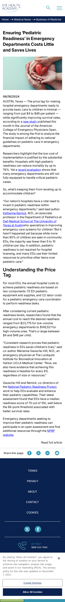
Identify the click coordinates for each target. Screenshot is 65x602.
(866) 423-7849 (39, 547)
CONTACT (32, 502)
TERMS (32, 470)
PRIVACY (32, 481)
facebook (29, 453)
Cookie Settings (32, 582)
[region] (32, 576)
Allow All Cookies (32, 591)
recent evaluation (29, 169)
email (57, 453)
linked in (47, 453)
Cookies (32, 512)
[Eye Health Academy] (11, 8)
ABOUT (32, 491)
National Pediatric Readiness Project (32, 387)
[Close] (59, 558)
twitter (38, 453)
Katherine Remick (14, 213)
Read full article (51, 442)
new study (30, 121)
